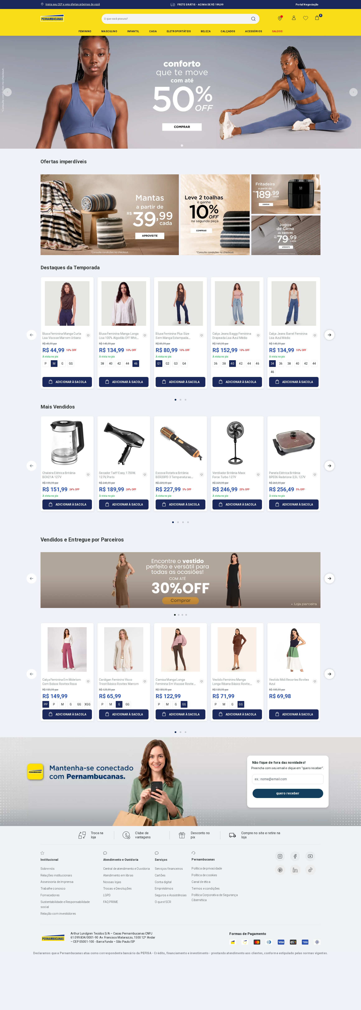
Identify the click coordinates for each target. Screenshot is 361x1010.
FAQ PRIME (110, 902)
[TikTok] (310, 870)
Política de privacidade (207, 868)
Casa (153, 31)
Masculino (109, 31)
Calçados (228, 31)
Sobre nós (48, 868)
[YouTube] (310, 856)
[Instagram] (280, 856)
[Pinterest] (280, 870)
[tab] (170, 145)
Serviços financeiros (169, 868)
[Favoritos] (305, 18)
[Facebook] (295, 856)
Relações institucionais (56, 875)
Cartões (160, 875)
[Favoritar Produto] (88, 335)
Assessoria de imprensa (57, 882)
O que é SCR (163, 902)
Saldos (277, 31)
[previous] (32, 335)
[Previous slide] (7, 92)
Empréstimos (164, 888)
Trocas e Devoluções (117, 888)
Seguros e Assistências (171, 895)
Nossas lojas (112, 882)
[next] (329, 335)
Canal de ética (201, 882)
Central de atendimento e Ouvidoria (126, 868)
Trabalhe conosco (53, 888)
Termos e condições (206, 888)
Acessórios (253, 31)
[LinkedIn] (295, 870)
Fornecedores (50, 895)
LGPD (107, 895)
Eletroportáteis (179, 31)
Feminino (85, 31)
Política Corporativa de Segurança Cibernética (215, 897)
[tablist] (180, 397)
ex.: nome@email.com (271, 779)
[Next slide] (353, 92)
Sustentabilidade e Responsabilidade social (65, 904)
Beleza (206, 31)
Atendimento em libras (118, 875)
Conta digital (163, 882)
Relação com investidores (58, 913)
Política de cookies (204, 875)
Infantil (133, 31)
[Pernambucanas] (52, 18)
